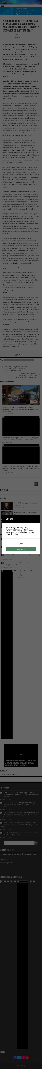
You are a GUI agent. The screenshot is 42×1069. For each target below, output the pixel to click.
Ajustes (21, 543)
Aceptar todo (21, 549)
